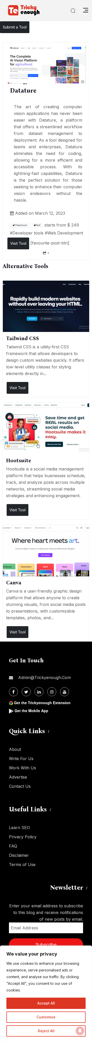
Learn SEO (19, 827)
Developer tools (28, 232)
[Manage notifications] (80, 1031)
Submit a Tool (15, 27)
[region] (46, 994)
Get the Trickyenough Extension (42, 702)
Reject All (46, 1031)
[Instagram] (51, 691)
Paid (38, 225)
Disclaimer (19, 855)
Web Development (65, 232)
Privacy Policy (23, 836)
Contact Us (20, 786)
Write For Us (21, 758)
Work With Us (22, 767)
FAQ (13, 846)
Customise (46, 1017)
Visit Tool (18, 243)
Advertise (18, 777)
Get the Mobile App (31, 710)
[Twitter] (26, 691)
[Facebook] (13, 691)
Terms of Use (22, 864)
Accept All (46, 1003)
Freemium (21, 225)
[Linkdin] (38, 691)
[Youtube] (64, 691)
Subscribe (46, 944)
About (15, 749)
